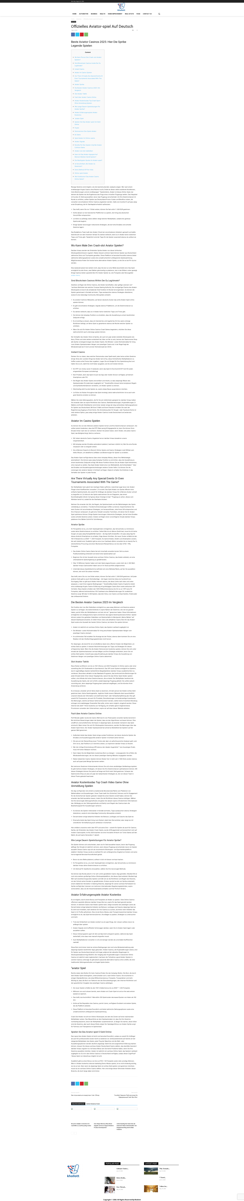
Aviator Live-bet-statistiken (84, 151)
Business (79, 19)
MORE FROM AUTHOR (93, 1104)
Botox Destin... (121, 1178)
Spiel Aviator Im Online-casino (85, 138)
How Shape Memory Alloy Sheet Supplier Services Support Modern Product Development (104, 1125)
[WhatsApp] (86, 34)
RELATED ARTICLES (78, 1104)
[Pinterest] (82, 34)
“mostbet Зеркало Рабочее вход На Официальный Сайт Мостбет (125, 1096)
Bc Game (78, 135)
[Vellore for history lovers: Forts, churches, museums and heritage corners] (151, 1188)
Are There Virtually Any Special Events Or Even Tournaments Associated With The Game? (89, 78)
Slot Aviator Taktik (81, 94)
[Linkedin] (75, 1185)
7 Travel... (162, 1177)
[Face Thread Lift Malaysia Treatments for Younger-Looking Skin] (110, 1189)
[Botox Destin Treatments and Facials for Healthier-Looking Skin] (110, 1180)
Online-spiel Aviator (81, 173)
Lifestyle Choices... (123, 1168)
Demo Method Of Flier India (84, 170)
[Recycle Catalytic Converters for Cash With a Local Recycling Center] (81, 1115)
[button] (159, 14)
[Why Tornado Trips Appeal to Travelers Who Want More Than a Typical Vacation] (151, 1171)
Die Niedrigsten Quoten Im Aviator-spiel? (88, 160)
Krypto (77, 128)
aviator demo (75, 275)
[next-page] (75, 1133)
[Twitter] (77, 34)
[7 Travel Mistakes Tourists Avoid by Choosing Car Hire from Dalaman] (151, 1179)
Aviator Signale (80, 141)
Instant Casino (79, 69)
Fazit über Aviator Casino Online (85, 97)
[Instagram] (71, 1185)
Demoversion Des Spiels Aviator (85, 131)
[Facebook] (73, 34)
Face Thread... (121, 1187)
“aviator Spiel (79, 118)
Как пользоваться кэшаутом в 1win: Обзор (85, 1095)
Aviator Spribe (79, 84)
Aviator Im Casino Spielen (83, 72)
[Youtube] (92, 1185)
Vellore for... (163, 1186)
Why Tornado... (164, 1168)
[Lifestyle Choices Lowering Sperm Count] (110, 1171)
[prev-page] (72, 1133)
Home (72, 19)
